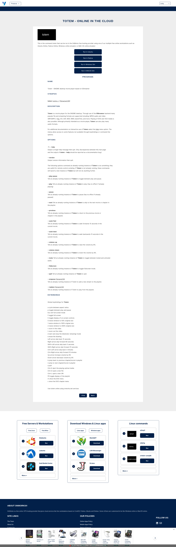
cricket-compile (145, 456)
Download (97, 443)
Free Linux (31, 430)
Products (14, 3)
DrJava (92, 463)
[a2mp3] (132, 433)
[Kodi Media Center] (31, 466)
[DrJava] (82, 466)
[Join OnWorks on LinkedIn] (157, 523)
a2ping (142, 443)
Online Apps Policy (86, 521)
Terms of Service (85, 527)
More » (24, 475)
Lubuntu (42, 450)
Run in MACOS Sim (88, 71)
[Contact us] (161, 523)
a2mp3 (142, 430)
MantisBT (93, 438)
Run (46, 443)
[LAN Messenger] (82, 453)
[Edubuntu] (31, 441)
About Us (10, 524)
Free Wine (45, 430)
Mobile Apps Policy (86, 524)
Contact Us (11, 527)
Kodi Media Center (46, 463)
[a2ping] (132, 446)
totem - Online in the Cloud (88, 21)
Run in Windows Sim (88, 64)
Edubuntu (42, 438)
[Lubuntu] (31, 453)
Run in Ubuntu (88, 52)
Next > (93, 395)
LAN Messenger (95, 450)
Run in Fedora (88, 58)
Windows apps (95, 430)
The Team (10, 521)
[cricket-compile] (132, 458)
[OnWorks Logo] (4, 3)
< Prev (83, 395)
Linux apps (80, 430)
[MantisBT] (82, 441)
